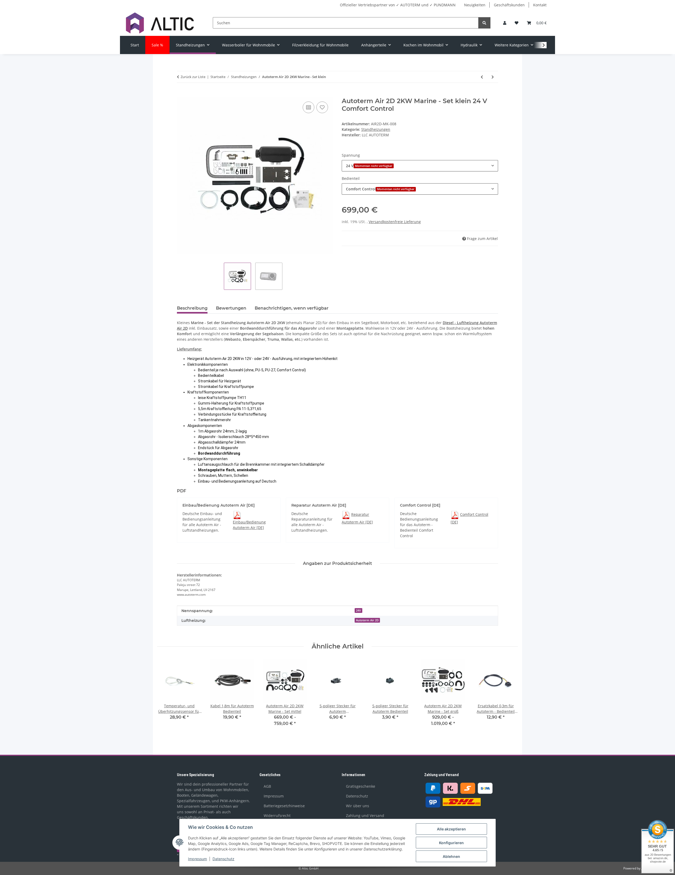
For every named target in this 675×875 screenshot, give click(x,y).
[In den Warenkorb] (181, 94)
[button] (504, 23)
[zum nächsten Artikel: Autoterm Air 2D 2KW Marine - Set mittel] (492, 77)
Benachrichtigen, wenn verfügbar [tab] (292, 308)
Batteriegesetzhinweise (284, 805)
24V (358, 610)
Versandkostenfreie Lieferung (395, 221)
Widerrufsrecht (277, 815)
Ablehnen (451, 856)
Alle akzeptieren (451, 829)
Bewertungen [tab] (231, 308)
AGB (267, 786)
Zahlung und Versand (365, 815)
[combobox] (420, 165)
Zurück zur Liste (193, 76)
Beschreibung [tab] (192, 308)
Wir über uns (357, 805)
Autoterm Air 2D (367, 620)
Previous (166, 696)
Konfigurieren (451, 842)
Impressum (197, 859)
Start (135, 44)
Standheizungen (375, 129)
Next (509, 696)
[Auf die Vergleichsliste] (308, 107)
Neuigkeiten (474, 4)
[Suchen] (484, 22)
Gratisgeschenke (360, 786)
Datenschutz (223, 859)
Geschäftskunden (509, 4)
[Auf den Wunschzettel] (322, 107)
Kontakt (540, 4)
